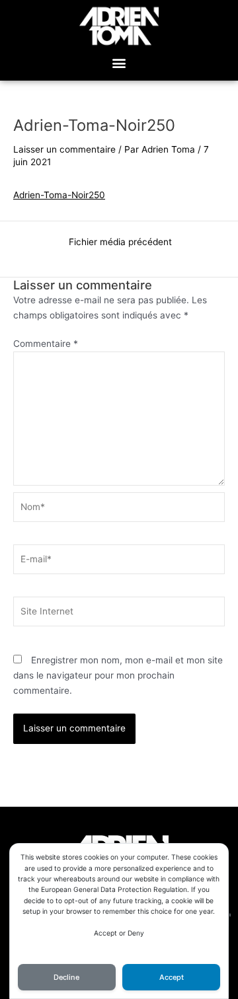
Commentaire (45, 343)
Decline (66, 977)
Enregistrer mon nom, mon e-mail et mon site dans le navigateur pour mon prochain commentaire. (118, 675)
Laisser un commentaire (64, 149)
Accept (171, 977)
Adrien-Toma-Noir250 (59, 195)
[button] (119, 63)
